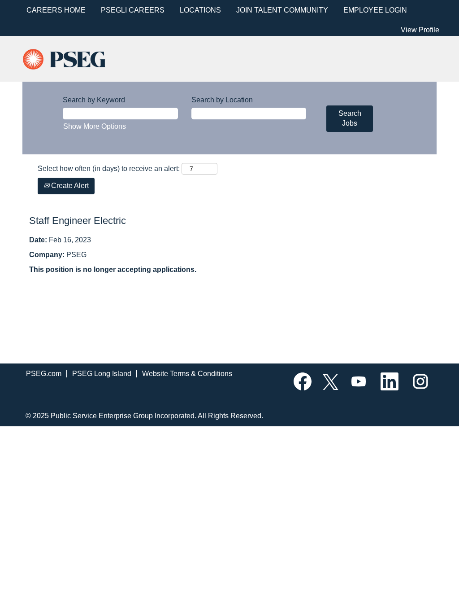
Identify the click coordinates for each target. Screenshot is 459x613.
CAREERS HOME (56, 10)
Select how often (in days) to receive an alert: (109, 168)
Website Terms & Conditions (187, 373)
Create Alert (69, 185)
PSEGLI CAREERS (133, 10)
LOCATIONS (200, 10)
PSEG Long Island (101, 373)
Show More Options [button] (94, 126)
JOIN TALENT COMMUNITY (282, 10)
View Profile (420, 30)
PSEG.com (43, 373)
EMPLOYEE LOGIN (375, 10)
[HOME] (72, 58)
